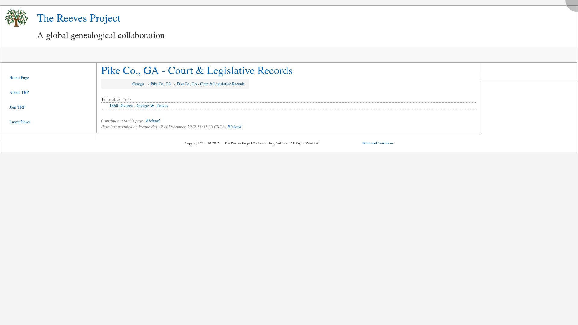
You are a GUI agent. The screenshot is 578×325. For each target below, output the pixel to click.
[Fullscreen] (573, 4)
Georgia (139, 83)
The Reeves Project (78, 17)
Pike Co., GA (161, 83)
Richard (153, 120)
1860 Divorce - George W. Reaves (139, 105)
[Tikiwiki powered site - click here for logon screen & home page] (14, 18)
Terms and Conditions (377, 143)
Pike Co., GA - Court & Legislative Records (197, 70)
